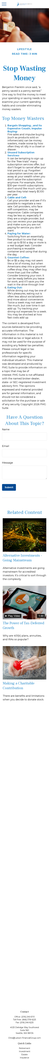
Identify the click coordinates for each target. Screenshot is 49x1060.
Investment (24, 1051)
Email (5, 446)
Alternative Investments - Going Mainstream (22, 558)
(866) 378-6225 (29, 1019)
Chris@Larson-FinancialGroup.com (24, 1038)
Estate (24, 1054)
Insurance (24, 1057)
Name (6, 429)
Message (7, 462)
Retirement (24, 1048)
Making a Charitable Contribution (18, 685)
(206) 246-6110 (28, 1017)
